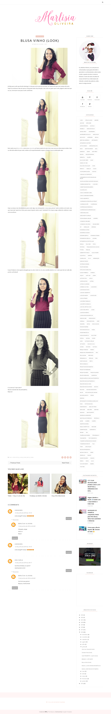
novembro (85, 637)
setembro (84, 639)
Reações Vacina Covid (85, 383)
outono (95, 346)
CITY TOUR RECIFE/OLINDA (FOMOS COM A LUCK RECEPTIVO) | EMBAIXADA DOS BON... (94, 486)
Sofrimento (93, 429)
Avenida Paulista (93, 145)
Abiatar (96, 120)
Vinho (32, 457)
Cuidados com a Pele (85, 224)
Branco (82, 168)
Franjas (88, 249)
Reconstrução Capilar (91, 392)
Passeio (92, 349)
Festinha (82, 246)
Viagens (92, 458)
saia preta (32, 148)
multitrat (93, 335)
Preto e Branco (84, 363)
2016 (82, 632)
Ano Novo (82, 137)
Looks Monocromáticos (86, 315)
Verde (91, 452)
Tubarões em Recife (85, 443)
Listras (91, 281)
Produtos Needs (84, 372)
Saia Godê (82, 409)
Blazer (89, 157)
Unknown (19, 510)
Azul (96, 148)
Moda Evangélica (84, 332)
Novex (93, 338)
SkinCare (94, 426)
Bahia (88, 151)
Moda (93, 329)
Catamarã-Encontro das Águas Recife (88, 178)
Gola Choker (95, 252)
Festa (94, 244)
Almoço (92, 125)
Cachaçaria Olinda (85, 171)
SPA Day (82, 432)
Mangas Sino (92, 318)
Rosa (81, 403)
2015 (82, 683)
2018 (82, 627)
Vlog (92, 461)
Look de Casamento (85, 292)
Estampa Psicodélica (85, 238)
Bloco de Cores (84, 160)
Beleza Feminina (90, 154)
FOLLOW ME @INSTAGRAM (56, 702)
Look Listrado (83, 298)
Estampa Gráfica (84, 235)
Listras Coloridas (84, 284)
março (84, 676)
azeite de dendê (89, 148)
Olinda (82, 346)
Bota (93, 165)
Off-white (82, 344)
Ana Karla (19, 560)
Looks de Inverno (84, 312)
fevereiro (84, 678)
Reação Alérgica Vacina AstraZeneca (89, 378)
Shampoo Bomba (84, 423)
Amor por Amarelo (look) (88, 649)
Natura (88, 338)
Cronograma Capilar (85, 218)
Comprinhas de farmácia (86, 207)
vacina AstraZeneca (85, 449)
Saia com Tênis (92, 406)
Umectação (88, 446)
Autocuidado (83, 145)
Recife (81, 392)
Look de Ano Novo (84, 289)
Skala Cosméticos (84, 426)
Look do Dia (39, 36)
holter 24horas (84, 266)
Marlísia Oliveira (39, 44)
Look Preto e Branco (85, 304)
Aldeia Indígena (84, 125)
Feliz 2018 (88, 244)
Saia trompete (90, 412)
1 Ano (81, 120)
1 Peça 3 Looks (88, 120)
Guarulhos (83, 258)
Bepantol (82, 157)
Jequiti (82, 275)
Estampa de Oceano (85, 232)
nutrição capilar (89, 341)
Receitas (82, 389)
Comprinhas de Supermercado (87, 209)
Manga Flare (83, 318)
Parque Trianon (84, 349)
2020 (82, 622)
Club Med (95, 184)
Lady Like (88, 275)
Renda (92, 395)
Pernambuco (83, 358)
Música (82, 338)
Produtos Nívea (95, 372)
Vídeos (81, 461)
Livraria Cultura (84, 286)
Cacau (94, 168)
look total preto (84, 309)
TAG (87, 432)
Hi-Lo (89, 258)
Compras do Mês (84, 204)
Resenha (82, 398)
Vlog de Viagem (84, 463)
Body (91, 160)
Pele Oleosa (83, 355)
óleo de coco (91, 344)
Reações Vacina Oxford (86, 386)
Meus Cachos (95, 324)
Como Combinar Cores (86, 192)
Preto (28, 457)
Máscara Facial (90, 321)
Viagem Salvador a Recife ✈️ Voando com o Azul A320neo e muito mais (94, 501)
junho (83, 647)
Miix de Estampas (84, 326)
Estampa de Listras (84, 229)
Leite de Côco (83, 278)
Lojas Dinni (94, 286)
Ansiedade (90, 137)
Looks (21, 457)
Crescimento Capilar (85, 215)
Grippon (90, 255)
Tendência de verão (85, 435)
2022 (82, 617)
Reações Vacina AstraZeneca (87, 381)
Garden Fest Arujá (84, 252)
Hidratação (96, 258)
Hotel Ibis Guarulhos (85, 269)
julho (83, 644)
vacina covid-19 (84, 452)
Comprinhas (94, 204)
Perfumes (90, 355)
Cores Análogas (84, 212)
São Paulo (96, 418)
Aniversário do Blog (85, 134)
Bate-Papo (94, 151)
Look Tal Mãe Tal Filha (85, 306)
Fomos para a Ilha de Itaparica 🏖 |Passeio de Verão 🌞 (94, 529)
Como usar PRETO (84, 198)
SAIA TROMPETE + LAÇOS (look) (90, 656)
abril (83, 673)
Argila (96, 137)
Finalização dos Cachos (93, 246)
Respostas (16, 520)
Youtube (82, 99)
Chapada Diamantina (85, 184)
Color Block (83, 189)
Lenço (90, 278)
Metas (88, 324)
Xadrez (92, 463)
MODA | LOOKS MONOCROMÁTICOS (91, 665)
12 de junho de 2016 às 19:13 (23, 513)
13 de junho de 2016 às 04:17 (23, 562)
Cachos (94, 171)
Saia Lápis (89, 409)
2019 (82, 625)
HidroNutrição (84, 261)
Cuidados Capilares (85, 221)
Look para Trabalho (85, 301)
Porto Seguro (83, 361)
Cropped (95, 218)
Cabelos (88, 168)
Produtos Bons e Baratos (86, 366)
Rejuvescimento (84, 395)
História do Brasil (84, 264)
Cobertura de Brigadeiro (86, 187)
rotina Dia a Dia (89, 403)
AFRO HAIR (88, 123)
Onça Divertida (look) (58, 496)
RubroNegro (83, 406)
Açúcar (82, 123)
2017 (82, 629)
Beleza (81, 154)
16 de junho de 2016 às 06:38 (26, 526)
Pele (97, 352)
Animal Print (83, 131)
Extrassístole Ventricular (87, 241)
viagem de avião (84, 458)
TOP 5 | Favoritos (92, 438)
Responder (68, 518)
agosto (84, 642)
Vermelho (82, 455)
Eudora (95, 238)
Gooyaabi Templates (67, 711)
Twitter (89, 106)
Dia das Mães (96, 224)
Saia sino (82, 412)
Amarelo (82, 128)
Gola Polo (82, 255)
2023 (82, 615)
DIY (81, 227)
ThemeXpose (51, 711)
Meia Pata (82, 324)
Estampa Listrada (95, 235)
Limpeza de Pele (83, 281)
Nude (24, 457)
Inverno (93, 272)
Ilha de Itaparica (84, 272)
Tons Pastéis (83, 438)
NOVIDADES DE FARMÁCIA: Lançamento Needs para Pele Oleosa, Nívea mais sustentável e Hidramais (94, 516)
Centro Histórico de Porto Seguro (89, 181)
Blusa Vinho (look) (86, 662)
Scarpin (94, 421)
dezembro (85, 634)
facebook (82, 106)
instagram (97, 99)
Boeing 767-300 (83, 163)
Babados (82, 151)
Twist (81, 446)
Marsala (82, 321)
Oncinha (88, 346)
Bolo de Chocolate (85, 165)
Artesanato (95, 140)
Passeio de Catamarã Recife (86, 352)
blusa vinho (20, 148)
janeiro (84, 681)
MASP (98, 321)
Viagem (89, 455)
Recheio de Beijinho (92, 389)
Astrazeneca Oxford (85, 143)
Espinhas (93, 227)
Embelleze (86, 227)
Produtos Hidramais (85, 369)
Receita (96, 386)
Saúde (81, 421)
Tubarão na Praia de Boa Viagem (88, 441)
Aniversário (92, 131)
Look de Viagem (84, 295)
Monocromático (84, 335)
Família (82, 244)
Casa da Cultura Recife (86, 174)
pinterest (89, 99)
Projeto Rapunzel (84, 375)
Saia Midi (96, 409)
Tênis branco (95, 435)
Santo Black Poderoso (86, 418)
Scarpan (87, 421)
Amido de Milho (91, 128)
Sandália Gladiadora (85, 415)
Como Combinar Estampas (86, 195)
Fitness (82, 249)
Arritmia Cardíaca (84, 140)
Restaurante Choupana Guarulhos (89, 401)
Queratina (94, 375)
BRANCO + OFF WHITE (87, 659)
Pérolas (91, 358)
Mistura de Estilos (84, 329)
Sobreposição (83, 429)
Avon (81, 148)
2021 (82, 620)
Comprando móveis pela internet (88, 201)
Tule (93, 443)
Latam (94, 275)
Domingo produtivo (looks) (38, 496)
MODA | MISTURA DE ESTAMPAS (90, 669)
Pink (96, 358)
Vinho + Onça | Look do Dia (16, 496)
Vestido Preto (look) (87, 652)
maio (83, 671)
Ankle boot (96, 134)
